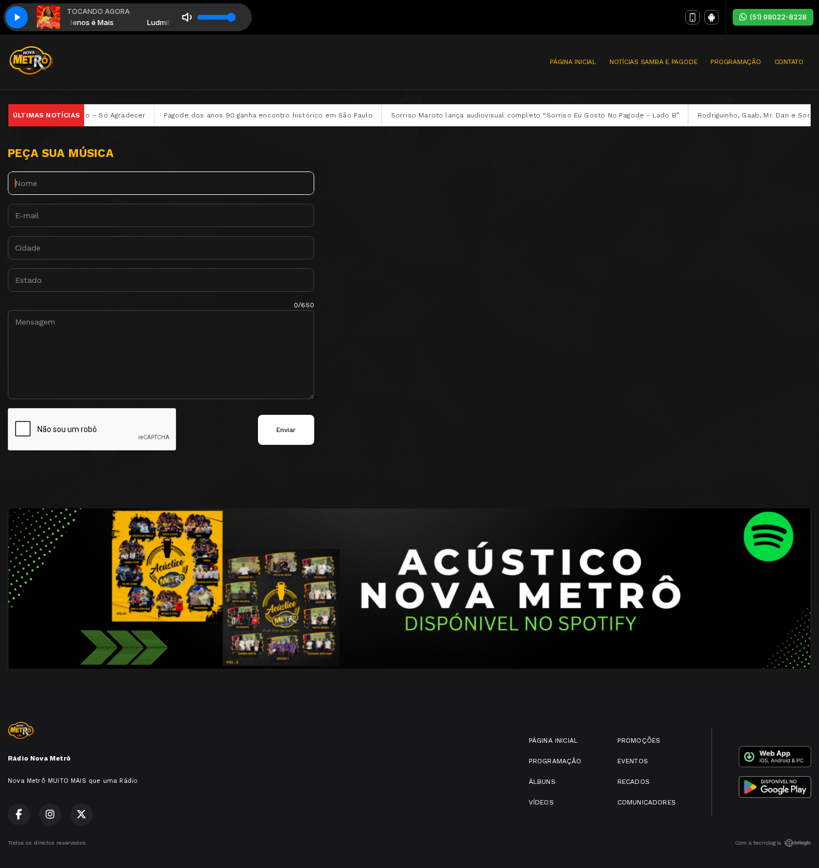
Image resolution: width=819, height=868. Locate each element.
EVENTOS (632, 761)
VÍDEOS (541, 802)
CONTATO (788, 62)
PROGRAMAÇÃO (735, 62)
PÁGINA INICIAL (573, 62)
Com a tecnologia (758, 843)
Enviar (286, 430)
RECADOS (633, 782)
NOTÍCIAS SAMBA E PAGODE (653, 62)
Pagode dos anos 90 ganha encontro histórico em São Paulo (225, 115)
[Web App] (692, 17)
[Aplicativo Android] (711, 17)
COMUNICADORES (646, 802)
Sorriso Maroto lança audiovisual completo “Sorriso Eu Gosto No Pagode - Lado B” (492, 115)
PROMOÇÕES (639, 740)
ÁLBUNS (542, 782)
